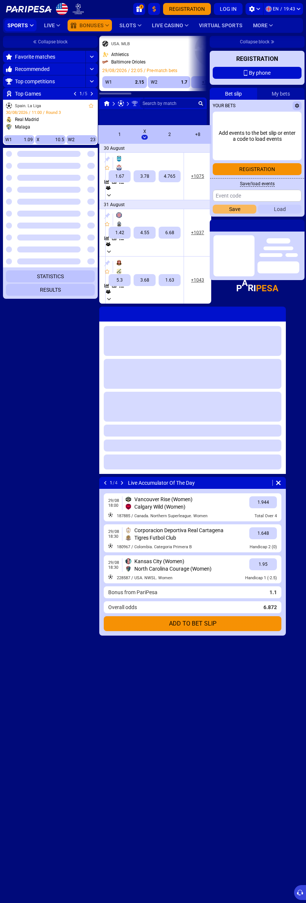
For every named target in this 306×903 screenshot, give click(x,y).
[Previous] (75, 94)
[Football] (120, 103)
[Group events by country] (91, 181)
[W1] (120, 176)
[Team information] (108, 188)
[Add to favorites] (91, 105)
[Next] (92, 94)
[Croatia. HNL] (134, 103)
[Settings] (254, 9)
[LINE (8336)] (106, 103)
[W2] (170, 176)
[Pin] (107, 159)
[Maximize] (91, 57)
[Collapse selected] (82, 181)
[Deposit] (154, 9)
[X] (145, 176)
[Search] (200, 103)
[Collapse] (91, 206)
